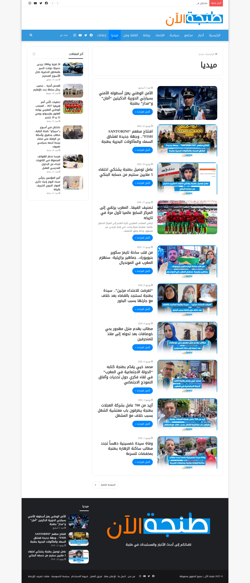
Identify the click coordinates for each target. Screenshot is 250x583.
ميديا (114, 35)
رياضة (146, 35)
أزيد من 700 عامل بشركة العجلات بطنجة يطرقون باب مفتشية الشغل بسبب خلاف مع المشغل (125, 410)
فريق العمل (96, 576)
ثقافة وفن (130, 35)
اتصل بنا (122, 576)
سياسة (174, 35)
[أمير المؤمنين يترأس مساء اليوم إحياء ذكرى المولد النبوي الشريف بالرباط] (73, 183)
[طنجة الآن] (194, 18)
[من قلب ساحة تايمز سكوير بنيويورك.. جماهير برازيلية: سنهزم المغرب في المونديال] (187, 262)
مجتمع (188, 35)
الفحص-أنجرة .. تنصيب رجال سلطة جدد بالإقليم (46, 87)
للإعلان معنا (110, 576)
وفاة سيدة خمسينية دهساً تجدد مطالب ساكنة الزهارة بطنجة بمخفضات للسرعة (127, 448)
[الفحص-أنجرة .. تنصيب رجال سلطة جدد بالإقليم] (73, 91)
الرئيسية (214, 35)
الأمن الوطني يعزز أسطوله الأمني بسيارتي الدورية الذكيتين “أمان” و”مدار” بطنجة (126, 98)
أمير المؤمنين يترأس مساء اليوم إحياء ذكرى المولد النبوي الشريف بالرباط (47, 183)
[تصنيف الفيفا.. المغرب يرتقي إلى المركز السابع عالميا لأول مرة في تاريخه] (187, 217)
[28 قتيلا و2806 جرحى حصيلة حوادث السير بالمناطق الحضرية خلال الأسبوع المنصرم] (73, 69)
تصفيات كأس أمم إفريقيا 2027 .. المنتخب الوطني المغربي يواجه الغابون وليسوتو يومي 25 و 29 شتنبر (47, 110)
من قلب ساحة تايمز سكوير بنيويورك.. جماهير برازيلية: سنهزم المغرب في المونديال (126, 257)
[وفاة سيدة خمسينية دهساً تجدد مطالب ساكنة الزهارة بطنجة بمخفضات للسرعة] (187, 453)
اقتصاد (160, 35)
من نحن (131, 576)
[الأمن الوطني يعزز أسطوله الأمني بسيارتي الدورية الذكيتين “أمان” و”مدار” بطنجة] (187, 103)
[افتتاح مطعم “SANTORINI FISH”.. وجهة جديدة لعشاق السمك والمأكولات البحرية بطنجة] (187, 141)
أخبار (201, 35)
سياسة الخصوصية (60, 576)
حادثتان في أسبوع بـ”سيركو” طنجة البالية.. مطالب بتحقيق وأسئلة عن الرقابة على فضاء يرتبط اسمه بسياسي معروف (148, 3)
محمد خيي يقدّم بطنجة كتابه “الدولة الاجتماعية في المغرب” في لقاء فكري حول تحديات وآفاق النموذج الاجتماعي (125, 374)
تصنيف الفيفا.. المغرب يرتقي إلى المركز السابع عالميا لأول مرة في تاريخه (126, 212)
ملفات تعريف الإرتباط (38, 576)
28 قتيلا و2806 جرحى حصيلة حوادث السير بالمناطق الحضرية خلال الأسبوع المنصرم (47, 70)
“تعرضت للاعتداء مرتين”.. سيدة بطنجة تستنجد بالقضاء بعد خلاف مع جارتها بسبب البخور (127, 295)
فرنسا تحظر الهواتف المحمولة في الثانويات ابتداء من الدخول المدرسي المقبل (48, 162)
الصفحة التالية (108, 484)
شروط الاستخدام (79, 576)
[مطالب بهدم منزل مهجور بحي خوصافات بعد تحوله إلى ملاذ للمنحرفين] (187, 338)
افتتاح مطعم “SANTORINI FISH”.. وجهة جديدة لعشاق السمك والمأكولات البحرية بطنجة (127, 136)
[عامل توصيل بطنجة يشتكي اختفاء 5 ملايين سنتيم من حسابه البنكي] (187, 179)
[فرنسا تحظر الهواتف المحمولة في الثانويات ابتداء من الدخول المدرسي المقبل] (73, 161)
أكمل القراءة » (142, 111)
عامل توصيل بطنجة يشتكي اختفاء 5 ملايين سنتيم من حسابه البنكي (125, 172)
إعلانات (101, 35)
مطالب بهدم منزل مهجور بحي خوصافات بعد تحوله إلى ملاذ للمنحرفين (129, 333)
